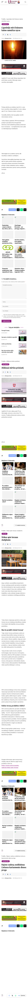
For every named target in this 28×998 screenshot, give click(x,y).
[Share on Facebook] (5, 34)
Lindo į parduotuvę (6, 343)
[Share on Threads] (24, 209)
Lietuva (4, 533)
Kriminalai (5, 24)
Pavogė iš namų (5, 330)
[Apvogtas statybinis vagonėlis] (22, 338)
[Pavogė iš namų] (22, 332)
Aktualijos (5, 364)
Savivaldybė (6, 861)
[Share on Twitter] (8, 34)
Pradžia (3, 19)
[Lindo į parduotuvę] (22, 345)
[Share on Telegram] (10, 34)
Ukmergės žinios (8, 38)
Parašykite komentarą (20, 525)
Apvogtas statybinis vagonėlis (9, 337)
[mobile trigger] (3, 2)
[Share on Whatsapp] (15, 995)
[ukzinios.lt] (14, 2)
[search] (25, 2)
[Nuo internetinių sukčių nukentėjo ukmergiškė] (22, 352)
